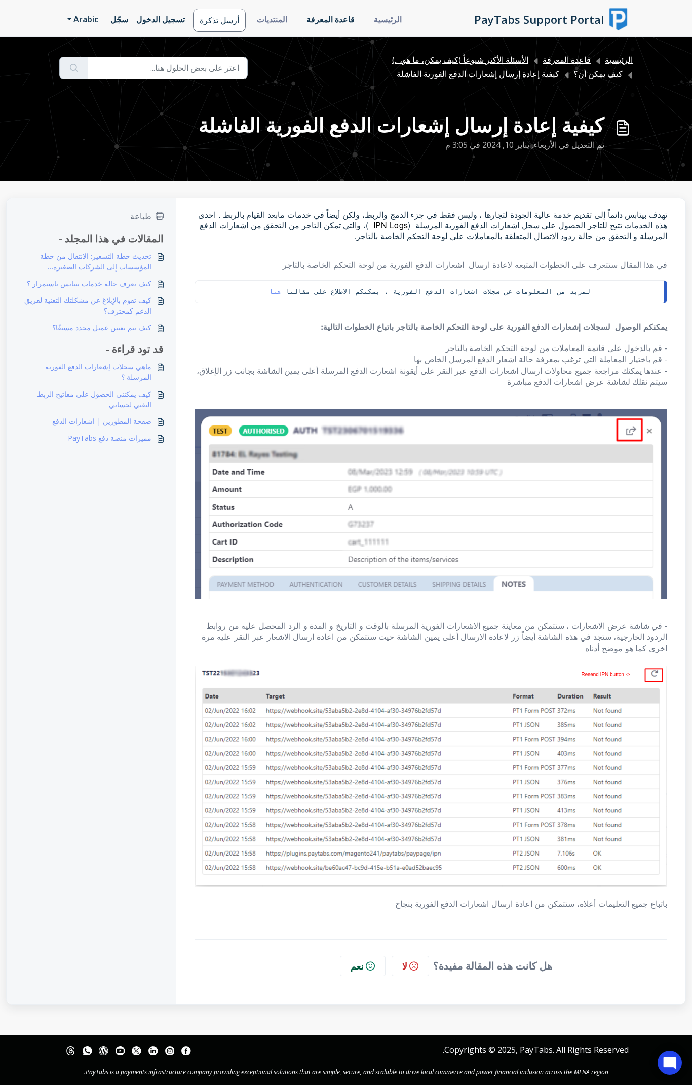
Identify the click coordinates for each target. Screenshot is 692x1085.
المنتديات (272, 19)
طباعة (140, 216)
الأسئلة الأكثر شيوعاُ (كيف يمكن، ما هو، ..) (460, 59)
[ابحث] (73, 68)
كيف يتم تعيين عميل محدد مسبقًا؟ (101, 327)
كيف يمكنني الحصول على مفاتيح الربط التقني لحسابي (94, 399)
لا (404, 966)
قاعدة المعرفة (330, 19)
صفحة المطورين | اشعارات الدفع (101, 421)
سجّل (119, 19)
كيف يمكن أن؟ (598, 74)
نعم (357, 966)
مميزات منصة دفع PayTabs (109, 438)
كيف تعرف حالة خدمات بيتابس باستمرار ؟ (89, 283)
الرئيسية (388, 19)
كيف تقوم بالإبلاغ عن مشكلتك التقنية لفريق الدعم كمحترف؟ (87, 305)
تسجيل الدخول (160, 19)
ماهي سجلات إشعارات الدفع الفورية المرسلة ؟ (98, 372)
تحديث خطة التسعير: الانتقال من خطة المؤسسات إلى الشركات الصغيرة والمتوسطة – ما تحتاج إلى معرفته (95, 261)
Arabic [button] (85, 19)
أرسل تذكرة (219, 20)
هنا (275, 291)
